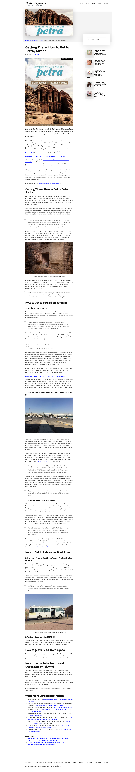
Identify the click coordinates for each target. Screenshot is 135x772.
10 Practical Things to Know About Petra (49, 156)
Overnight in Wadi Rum (35, 715)
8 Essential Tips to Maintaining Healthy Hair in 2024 (100, 84)
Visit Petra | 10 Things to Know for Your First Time (43, 740)
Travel (31, 40)
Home (27, 40)
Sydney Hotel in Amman (44, 547)
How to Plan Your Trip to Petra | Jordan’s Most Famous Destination (48, 738)
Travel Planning (38, 40)
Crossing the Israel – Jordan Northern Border (49, 705)
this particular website (44, 461)
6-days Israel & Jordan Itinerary (62, 707)
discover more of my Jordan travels (49, 183)
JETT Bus (64, 311)
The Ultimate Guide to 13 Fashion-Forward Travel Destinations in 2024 (100, 53)
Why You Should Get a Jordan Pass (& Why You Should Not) (46, 742)
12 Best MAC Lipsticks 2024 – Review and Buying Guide (99, 94)
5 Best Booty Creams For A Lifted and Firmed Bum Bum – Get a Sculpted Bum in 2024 (96, 73)
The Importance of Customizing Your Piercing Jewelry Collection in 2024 (99, 62)
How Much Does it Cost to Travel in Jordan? (50, 376)
